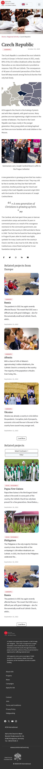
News (8, 680)
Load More (21, 438)
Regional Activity (13, 37)
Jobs (7, 701)
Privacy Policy (10, 709)
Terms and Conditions (13, 705)
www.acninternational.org (19, 747)
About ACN (9, 672)
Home (4, 37)
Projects (9, 676)
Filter (21, 455)
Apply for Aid (10, 688)
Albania (8, 357)
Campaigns (10, 684)
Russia (7, 302)
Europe (9, 299)
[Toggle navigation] (39, 4)
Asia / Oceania (12, 486)
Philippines (10, 540)
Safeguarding (10, 713)
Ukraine (8, 412)
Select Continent (21, 451)
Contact (9, 697)
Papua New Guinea (13, 489)
